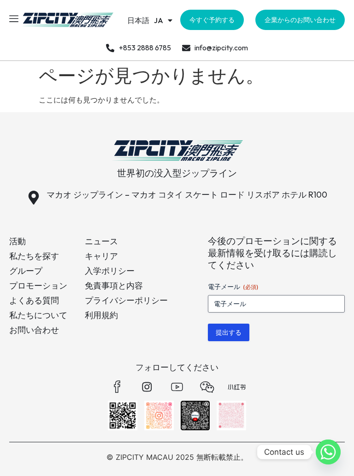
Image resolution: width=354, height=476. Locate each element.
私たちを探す (34, 256)
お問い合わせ (34, 330)
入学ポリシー (110, 270)
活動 (17, 241)
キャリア (101, 256)
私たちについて (38, 315)
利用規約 (101, 315)
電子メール (233, 286)
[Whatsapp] (328, 452)
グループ (25, 270)
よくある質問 (34, 300)
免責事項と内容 (114, 285)
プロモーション (38, 285)
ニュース (101, 241)
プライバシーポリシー (126, 300)
